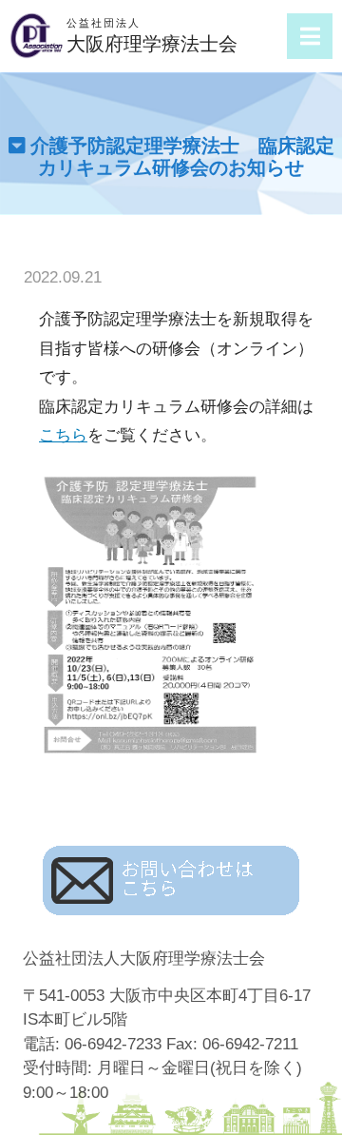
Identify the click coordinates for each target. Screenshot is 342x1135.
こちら (63, 435)
